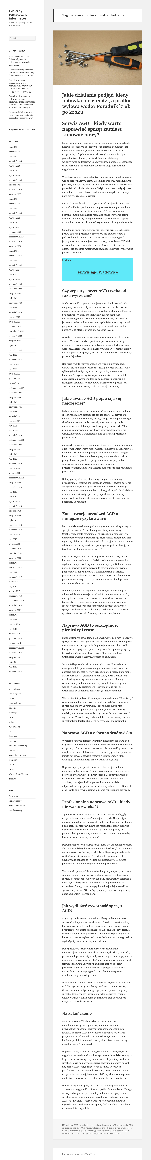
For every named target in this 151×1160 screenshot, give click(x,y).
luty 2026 (13, 170)
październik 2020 (16, 440)
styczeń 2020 (14, 473)
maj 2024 (13, 260)
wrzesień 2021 (15, 392)
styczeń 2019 (14, 501)
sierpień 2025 (15, 194)
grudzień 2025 (15, 180)
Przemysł (13, 736)
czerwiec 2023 (15, 303)
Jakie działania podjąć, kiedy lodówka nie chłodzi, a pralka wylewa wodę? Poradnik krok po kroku (96, 103)
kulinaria (13, 722)
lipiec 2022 (14, 345)
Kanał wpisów (15, 801)
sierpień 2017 (15, 558)
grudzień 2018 (15, 506)
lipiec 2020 (14, 454)
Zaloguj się (13, 796)
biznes (12, 698)
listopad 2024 (15, 232)
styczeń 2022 (14, 373)
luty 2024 (13, 274)
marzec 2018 (14, 534)
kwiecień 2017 (15, 577)
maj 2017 (13, 572)
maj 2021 (13, 411)
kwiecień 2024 (15, 265)
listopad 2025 (15, 184)
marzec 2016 (14, 624)
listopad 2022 (15, 326)
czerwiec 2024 (15, 255)
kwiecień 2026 (15, 161)
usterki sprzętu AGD (84, 1133)
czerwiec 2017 (15, 567)
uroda (11, 764)
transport (13, 760)
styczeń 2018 (14, 544)
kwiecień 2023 (15, 312)
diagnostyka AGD (125, 1125)
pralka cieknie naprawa (105, 1130)
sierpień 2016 (15, 610)
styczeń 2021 (14, 430)
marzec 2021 (14, 421)
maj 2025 (13, 208)
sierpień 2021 (15, 397)
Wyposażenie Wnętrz (18, 774)
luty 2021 (13, 425)
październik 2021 (16, 388)
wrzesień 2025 (15, 189)
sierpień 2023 (15, 293)
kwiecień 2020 (15, 463)
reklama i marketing (18, 745)
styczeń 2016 (14, 633)
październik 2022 (16, 331)
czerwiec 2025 (15, 203)
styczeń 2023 (14, 322)
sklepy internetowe (17, 755)
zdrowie (12, 778)
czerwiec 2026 (15, 151)
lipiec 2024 (14, 251)
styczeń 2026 (14, 175)
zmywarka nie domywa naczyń (107, 1133)
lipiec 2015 (14, 662)
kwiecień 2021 (15, 416)
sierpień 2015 (15, 657)
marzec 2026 (14, 166)
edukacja (13, 712)
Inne (11, 717)
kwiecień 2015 (15, 671)
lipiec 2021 (14, 402)
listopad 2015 (15, 643)
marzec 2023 (14, 317)
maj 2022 (13, 355)
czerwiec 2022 (15, 350)
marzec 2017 (14, 581)
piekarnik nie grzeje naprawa (81, 1130)
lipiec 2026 (14, 147)
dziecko (12, 708)
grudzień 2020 (15, 435)
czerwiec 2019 (15, 487)
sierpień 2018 (15, 515)
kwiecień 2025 (15, 213)
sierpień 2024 (15, 246)
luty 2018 (13, 539)
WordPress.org (15, 810)
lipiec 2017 (14, 563)
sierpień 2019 (15, 482)
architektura (14, 689)
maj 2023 (13, 307)
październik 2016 (16, 600)
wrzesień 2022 (15, 336)
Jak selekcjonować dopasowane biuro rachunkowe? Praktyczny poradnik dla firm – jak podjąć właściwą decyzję (20, 86)
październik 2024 (16, 236)
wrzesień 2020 (15, 444)
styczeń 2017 (14, 591)
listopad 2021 (15, 383)
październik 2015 (16, 648)
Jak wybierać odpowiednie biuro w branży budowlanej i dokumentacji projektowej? (22, 72)
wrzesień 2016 (15, 605)
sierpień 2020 (15, 449)
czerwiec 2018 (15, 525)
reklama (12, 741)
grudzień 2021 (15, 378)
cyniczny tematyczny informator (18, 14)
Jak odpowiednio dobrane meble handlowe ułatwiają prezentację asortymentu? (21, 115)
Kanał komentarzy (17, 805)
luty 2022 (13, 369)
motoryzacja (14, 726)
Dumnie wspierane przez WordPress (78, 1154)
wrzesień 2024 (15, 241)
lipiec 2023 (14, 298)
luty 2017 (13, 586)
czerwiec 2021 (15, 407)
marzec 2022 (14, 364)
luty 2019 (13, 496)
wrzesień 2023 (15, 288)
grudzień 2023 (15, 284)
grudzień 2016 (15, 596)
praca (11, 731)
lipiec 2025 (14, 199)
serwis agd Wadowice (97, 272)
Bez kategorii (15, 693)
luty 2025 (13, 222)
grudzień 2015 (15, 638)
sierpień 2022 (15, 340)
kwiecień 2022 (15, 359)
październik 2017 (16, 553)
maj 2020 (13, 459)
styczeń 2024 (14, 279)
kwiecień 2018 (15, 529)
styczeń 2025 (14, 227)
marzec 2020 (14, 468)
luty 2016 (13, 629)
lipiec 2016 (14, 614)
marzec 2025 (14, 218)
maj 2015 (13, 666)
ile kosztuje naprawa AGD (73, 1128)
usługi (11, 769)
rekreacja (13, 750)
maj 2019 (13, 492)
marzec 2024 (14, 270)
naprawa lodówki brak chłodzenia (101, 1128)
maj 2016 (13, 619)
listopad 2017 (15, 548)
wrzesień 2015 (15, 652)
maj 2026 (13, 156)
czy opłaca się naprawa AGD (104, 1125)
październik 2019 (16, 477)
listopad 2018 (15, 511)
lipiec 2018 (14, 520)
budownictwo (15, 703)
